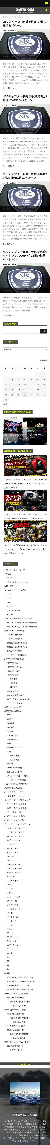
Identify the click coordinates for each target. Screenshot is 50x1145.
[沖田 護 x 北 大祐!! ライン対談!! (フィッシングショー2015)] (25, 431)
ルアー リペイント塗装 (16, 808)
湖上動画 (13, 687)
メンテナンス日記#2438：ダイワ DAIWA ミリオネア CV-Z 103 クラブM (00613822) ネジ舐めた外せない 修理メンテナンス (25, 549)
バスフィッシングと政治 (14, 816)
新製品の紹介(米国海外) (17, 646)
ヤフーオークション (15, 703)
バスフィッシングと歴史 (14, 820)
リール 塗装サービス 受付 (15, 1009)
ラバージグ (11, 941)
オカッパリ (11, 844)
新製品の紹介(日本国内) (17, 642)
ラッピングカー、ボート (14, 796)
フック (10, 913)
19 (19, 389)
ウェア (10, 860)
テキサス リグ (13, 904)
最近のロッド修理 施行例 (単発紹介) (22, 622)
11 (12, 384)
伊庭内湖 (11, 727)
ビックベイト (12, 852)
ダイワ (10, 598)
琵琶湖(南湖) (12, 739)
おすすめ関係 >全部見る (14, 658)
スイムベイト (12, 880)
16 (44, 384)
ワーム (10, 933)
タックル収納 (12, 900)
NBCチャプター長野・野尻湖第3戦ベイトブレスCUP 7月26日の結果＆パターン (25, 255)
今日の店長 (9, 586)
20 (25, 389)
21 (31, 389)
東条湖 (10, 763)
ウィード (11, 856)
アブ (9, 594)
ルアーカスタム (13, 945)
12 (19, 384)
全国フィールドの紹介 (13, 707)
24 (6, 394)
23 (44, 389)
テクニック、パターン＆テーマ (17, 824)
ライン (10, 925)
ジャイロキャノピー (15, 812)
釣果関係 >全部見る (12, 711)
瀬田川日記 (14, 755)
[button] (46, 10)
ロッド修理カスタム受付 (14, 1025)
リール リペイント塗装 (16, 804)
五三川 (10, 715)
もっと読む (7, 88)
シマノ (10, 602)
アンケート (11, 578)
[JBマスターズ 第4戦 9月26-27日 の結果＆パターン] (25, 44)
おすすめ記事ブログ (15, 695)
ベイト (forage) (13, 917)
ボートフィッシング (15, 836)
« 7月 (5, 404)
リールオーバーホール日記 (15, 590)
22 (38, 389)
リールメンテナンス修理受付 (16, 993)
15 (38, 384)
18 (12, 389)
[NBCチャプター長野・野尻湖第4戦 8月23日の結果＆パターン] (25, 196)
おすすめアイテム (14, 667)
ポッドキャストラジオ (13, 792)
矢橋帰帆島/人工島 (15, 747)
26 (19, 394)
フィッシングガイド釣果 (17, 775)
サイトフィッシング (15, 832)
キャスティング (13, 864)
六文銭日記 (14, 759)
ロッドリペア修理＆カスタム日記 (18, 618)
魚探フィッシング (14, 840)
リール (10, 949)
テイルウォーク (13, 610)
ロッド (10, 953)
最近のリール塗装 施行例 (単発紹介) (22, 626)
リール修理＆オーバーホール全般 (21, 981)
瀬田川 (10, 751)
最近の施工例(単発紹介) (20, 1001)
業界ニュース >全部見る (14, 630)
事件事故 (13, 679)
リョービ (11, 606)
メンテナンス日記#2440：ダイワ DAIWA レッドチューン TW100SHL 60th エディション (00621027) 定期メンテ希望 (25, 483)
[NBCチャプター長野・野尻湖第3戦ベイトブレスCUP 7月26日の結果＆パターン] (25, 278)
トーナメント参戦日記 (16, 779)
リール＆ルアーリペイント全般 (20, 977)
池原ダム (11, 719)
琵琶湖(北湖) (12, 735)
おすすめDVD (12, 662)
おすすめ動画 (12, 675)
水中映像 (13, 683)
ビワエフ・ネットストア (14, 570)
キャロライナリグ (14, 868)
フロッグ (11, 884)
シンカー (11, 929)
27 (25, 394)
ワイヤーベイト (13, 937)
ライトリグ (11, 921)
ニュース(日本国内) (15, 634)
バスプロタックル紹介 (13, 787)
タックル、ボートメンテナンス (17, 800)
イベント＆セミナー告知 (17, 582)
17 (6, 389)
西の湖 (10, 731)
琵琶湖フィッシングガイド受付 (17, 1042)
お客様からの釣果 (14, 771)
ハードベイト (12, 848)
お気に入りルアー (14, 671)
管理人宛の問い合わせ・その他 (20, 989)
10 (6, 384)
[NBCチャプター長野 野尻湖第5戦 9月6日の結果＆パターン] (25, 119)
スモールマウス (13, 896)
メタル (10, 892)
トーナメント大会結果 (8, 31)
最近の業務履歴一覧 (15, 997)
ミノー (10, 888)
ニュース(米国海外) (15, 638)
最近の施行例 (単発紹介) (20, 1017)
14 (31, 384)
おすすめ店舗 (12, 691)
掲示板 (7, 973)
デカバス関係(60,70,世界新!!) (16, 783)
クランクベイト (13, 872)
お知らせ (8, 574)
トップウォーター (14, 908)
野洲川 (10, 743)
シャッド (11, 876)
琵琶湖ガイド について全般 (18, 985)
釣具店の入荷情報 (14, 650)
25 (12, 394)
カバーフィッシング (15, 828)
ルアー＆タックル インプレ (18, 699)
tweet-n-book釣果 (15, 767)
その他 (10, 614)
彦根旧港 (11, 723)
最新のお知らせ (19, 1005)
